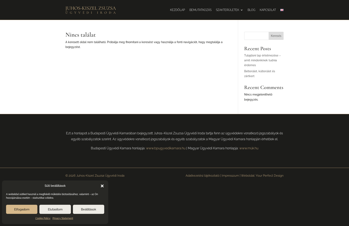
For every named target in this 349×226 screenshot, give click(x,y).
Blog (251, 10)
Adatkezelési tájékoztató (203, 175)
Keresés (276, 35)
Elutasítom (55, 209)
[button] (102, 186)
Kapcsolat (268, 10)
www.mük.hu (248, 148)
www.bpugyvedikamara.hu (165, 148)
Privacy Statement (63, 218)
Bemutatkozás (200, 10)
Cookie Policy (42, 218)
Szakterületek (227, 10)
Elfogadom (21, 209)
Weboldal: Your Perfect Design (262, 175)
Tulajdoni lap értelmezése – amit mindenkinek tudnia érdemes (262, 60)
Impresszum (230, 175)
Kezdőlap (177, 10)
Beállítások (88, 209)
